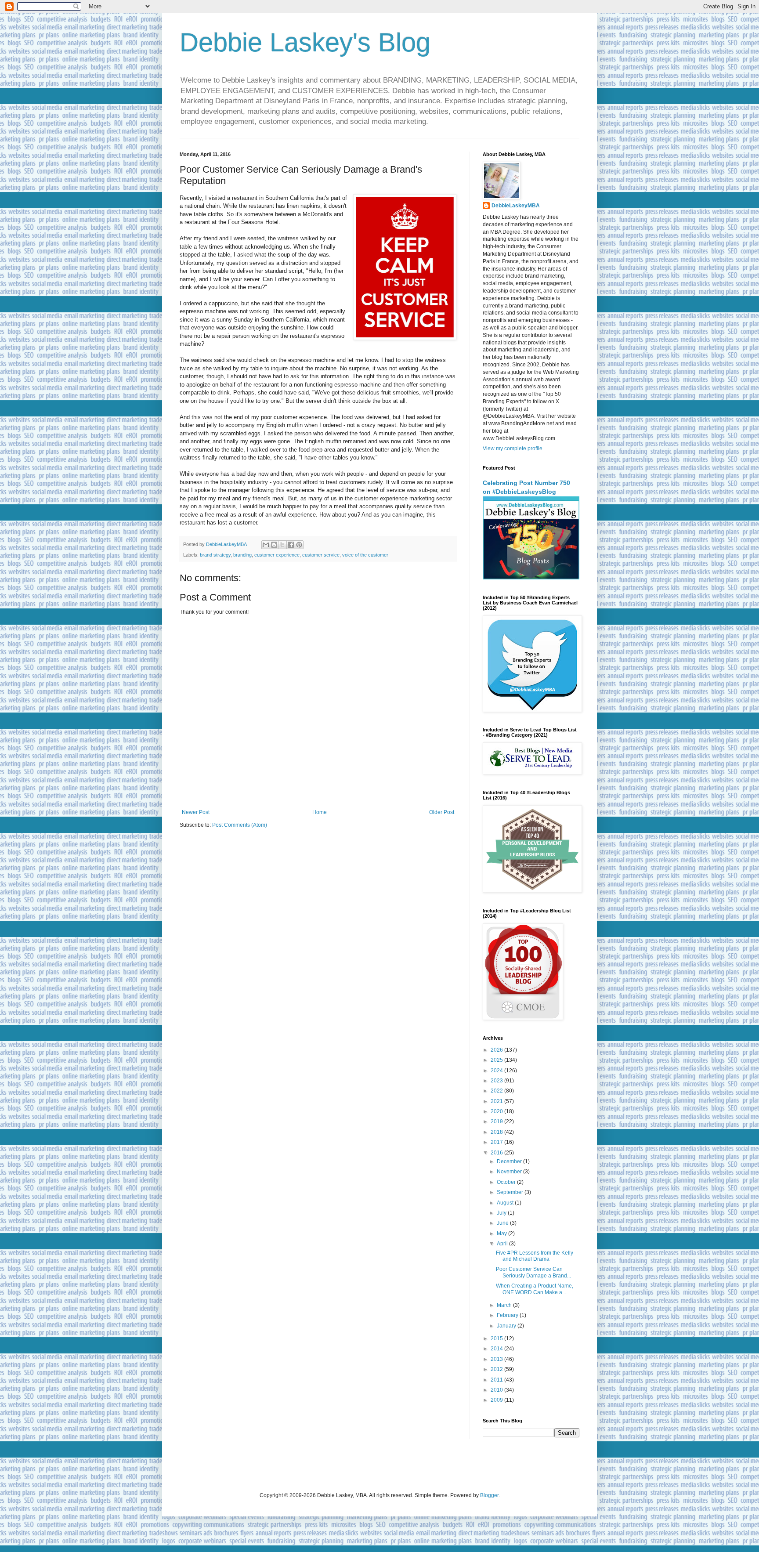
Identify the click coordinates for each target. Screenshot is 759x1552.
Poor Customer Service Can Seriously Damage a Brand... (533, 1272)
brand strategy (215, 554)
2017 (497, 1142)
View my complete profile (512, 448)
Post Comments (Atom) (239, 825)
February (508, 1315)
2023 (497, 1081)
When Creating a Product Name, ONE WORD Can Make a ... (534, 1289)
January (507, 1326)
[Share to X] (282, 544)
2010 (497, 1390)
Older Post (441, 812)
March (505, 1305)
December (510, 1161)
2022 (497, 1091)
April (503, 1244)
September (510, 1192)
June (503, 1223)
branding (242, 554)
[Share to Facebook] (290, 544)
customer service (321, 554)
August (506, 1203)
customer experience (277, 554)
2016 (497, 1153)
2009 (497, 1400)
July (502, 1213)
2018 (497, 1132)
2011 (497, 1380)
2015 (497, 1338)
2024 (497, 1070)
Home (319, 812)
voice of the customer (365, 554)
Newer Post (196, 812)
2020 (497, 1111)
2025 (497, 1060)
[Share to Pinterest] (299, 544)
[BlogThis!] (274, 544)
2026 (497, 1050)
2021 (497, 1101)
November (510, 1172)
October (507, 1182)
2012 (497, 1369)
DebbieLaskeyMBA (516, 206)
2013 (497, 1359)
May (502, 1233)
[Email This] (265, 544)
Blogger (489, 1495)
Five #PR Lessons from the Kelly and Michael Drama (534, 1256)
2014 (497, 1349)
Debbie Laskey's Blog (305, 42)
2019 (497, 1121)
